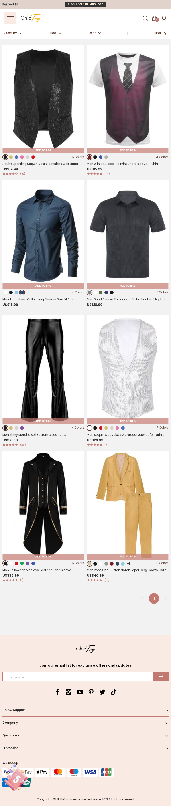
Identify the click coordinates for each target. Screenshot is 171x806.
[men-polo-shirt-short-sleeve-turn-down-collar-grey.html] (90, 293)
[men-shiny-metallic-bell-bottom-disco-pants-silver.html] (16, 428)
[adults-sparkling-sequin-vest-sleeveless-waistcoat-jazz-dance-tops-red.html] (33, 157)
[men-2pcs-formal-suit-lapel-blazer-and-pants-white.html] (100, 564)
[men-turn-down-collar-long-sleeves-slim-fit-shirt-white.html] (5, 292)
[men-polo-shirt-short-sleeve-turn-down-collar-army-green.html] (100, 292)
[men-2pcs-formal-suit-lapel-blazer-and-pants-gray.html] (106, 564)
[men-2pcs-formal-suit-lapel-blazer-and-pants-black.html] (95, 564)
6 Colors (78, 157)
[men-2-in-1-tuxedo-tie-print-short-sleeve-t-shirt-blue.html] (100, 157)
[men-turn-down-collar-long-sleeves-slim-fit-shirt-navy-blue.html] (22, 293)
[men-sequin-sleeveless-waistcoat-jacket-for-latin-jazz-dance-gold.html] (106, 428)
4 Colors (162, 157)
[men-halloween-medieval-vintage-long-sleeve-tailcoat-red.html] (16, 563)
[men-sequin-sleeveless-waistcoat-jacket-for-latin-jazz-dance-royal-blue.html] (123, 428)
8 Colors (162, 563)
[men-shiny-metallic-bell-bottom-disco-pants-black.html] (5, 428)
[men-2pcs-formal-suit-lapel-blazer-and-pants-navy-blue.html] (117, 564)
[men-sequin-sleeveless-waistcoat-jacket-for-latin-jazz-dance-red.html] (100, 428)
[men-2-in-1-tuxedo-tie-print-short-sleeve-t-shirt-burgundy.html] (90, 157)
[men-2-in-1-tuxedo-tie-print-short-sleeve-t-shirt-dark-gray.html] (106, 157)
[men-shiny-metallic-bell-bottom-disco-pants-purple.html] (22, 428)
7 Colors (163, 428)
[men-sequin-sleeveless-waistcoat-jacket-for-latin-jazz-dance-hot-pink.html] (117, 428)
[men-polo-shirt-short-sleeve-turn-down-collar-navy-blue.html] (106, 292)
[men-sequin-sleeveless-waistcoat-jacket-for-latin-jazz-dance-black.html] (95, 428)
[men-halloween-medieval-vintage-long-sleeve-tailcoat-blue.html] (33, 563)
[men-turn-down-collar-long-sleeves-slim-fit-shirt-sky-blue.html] (16, 292)
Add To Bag (43, 150)
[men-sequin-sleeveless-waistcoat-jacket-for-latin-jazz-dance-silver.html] (112, 428)
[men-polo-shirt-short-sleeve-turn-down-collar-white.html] (95, 292)
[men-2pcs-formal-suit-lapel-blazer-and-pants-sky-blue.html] (123, 564)
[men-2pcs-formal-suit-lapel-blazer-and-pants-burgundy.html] (112, 564)
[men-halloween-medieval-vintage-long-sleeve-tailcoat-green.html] (22, 563)
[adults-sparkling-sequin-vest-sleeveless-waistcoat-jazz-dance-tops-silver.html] (27, 157)
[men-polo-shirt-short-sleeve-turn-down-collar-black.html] (112, 292)
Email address (16, 677)
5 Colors (163, 292)
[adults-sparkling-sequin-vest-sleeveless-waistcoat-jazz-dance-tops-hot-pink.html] (22, 157)
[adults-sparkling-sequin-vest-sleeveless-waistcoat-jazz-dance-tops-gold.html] (11, 157)
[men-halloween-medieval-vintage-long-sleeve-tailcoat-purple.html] (27, 563)
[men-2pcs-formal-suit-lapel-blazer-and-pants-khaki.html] (90, 564)
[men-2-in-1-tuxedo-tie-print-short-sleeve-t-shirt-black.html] (95, 157)
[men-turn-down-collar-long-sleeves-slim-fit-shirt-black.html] (11, 292)
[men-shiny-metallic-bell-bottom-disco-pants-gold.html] (11, 428)
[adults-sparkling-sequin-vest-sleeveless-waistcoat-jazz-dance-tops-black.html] (5, 157)
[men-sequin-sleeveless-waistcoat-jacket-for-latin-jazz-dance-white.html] (90, 428)
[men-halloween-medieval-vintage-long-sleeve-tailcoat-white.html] (11, 563)
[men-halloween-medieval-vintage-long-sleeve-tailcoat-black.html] (5, 563)
